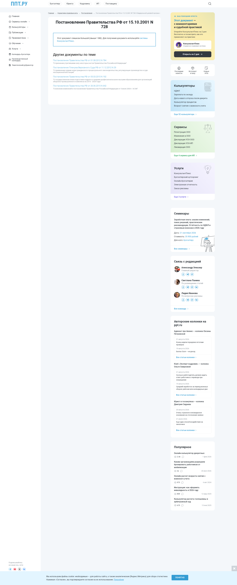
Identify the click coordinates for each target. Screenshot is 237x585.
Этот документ (183, 20)
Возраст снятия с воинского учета (190, 106)
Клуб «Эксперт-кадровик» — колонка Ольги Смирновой (191, 365)
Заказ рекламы (181, 188)
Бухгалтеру (55, 3)
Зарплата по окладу (183, 94)
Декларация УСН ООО (184, 139)
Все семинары (181, 249)
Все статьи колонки (185, 357)
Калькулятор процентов (185, 102)
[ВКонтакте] (24, 569)
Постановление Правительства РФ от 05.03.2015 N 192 (79, 76)
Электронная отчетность (185, 184)
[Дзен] (19, 569)
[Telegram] (10, 569)
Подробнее (119, 579)
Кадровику (85, 3)
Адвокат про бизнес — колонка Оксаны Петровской (192, 332)
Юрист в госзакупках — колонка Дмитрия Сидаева (189, 402)
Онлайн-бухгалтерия (183, 181)
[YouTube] (14, 569)
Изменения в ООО (182, 136)
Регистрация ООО (182, 132)
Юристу (70, 3)
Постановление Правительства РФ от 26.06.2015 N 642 (79, 86)
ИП (97, 3)
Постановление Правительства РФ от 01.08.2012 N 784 (79, 60)
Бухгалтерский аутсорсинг (186, 177)
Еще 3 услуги (180, 197)
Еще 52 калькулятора (184, 114)
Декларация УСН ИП (183, 143)
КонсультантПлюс (182, 173)
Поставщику (111, 3)
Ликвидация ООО (182, 147)
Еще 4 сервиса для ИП (184, 155)
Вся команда (180, 309)
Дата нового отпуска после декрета (190, 98)
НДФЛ (177, 91)
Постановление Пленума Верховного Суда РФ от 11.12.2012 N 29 (84, 67)
